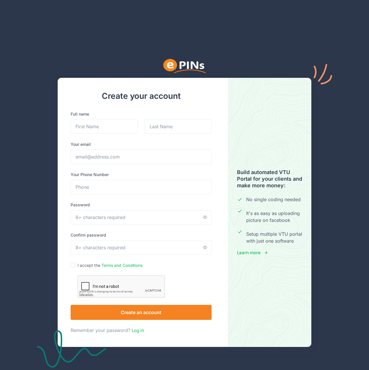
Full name (80, 114)
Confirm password (88, 235)
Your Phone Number (90, 174)
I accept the (110, 265)
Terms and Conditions (121, 265)
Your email (81, 144)
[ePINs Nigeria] (184, 66)
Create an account (141, 312)
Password (80, 204)
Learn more (249, 252)
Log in (138, 330)
